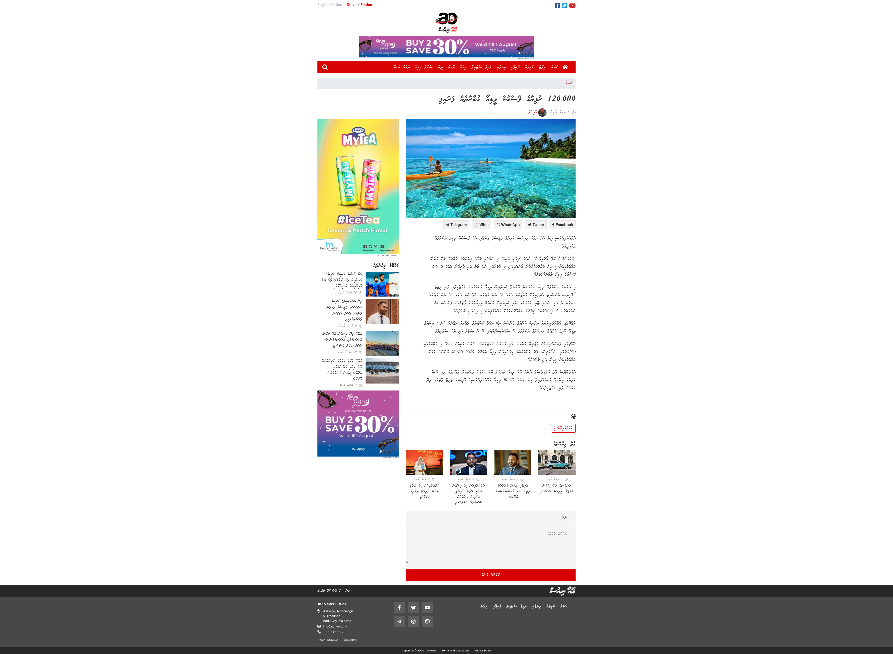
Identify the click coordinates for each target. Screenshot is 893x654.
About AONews (328, 640)
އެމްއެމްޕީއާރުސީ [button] (563, 428)
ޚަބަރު (554, 67)
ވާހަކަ (451, 67)
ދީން (440, 67)
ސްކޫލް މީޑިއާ (424, 67)
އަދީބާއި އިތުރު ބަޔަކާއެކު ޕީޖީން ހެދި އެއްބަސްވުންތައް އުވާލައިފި (513, 491)
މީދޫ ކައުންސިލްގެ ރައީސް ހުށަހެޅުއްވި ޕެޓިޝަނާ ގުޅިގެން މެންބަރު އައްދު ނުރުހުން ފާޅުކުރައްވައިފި (344, 310)
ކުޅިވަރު (529, 67)
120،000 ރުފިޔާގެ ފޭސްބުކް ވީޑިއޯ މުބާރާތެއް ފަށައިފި (507, 99)
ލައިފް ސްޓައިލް (482, 67)
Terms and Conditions (455, 650)
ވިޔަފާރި (501, 67)
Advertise (350, 640)
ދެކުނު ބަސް (402, 67)
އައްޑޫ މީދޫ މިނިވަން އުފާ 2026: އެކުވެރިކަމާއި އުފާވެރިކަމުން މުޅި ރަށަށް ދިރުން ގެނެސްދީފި (341, 340)
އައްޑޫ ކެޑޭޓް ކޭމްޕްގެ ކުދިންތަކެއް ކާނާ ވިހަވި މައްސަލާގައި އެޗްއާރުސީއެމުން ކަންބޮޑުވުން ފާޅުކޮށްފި (342, 370)
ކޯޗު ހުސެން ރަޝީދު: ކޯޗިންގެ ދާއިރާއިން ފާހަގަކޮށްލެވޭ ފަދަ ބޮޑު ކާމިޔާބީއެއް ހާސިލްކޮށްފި (342, 280)
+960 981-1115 (333, 632)
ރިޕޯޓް (542, 67)
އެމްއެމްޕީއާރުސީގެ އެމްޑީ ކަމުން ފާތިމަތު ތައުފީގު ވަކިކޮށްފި (425, 491)
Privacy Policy (483, 650)
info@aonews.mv (335, 626)
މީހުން (463, 67)
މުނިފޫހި (515, 67)
